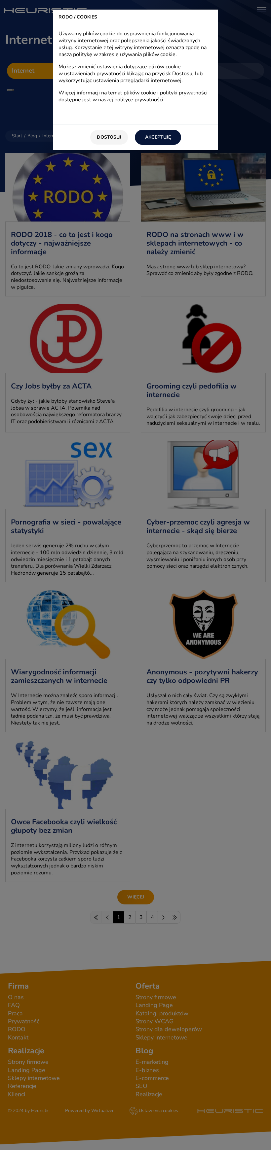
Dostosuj (109, 137)
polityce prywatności (138, 99)
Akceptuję (158, 137)
